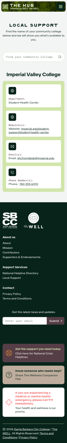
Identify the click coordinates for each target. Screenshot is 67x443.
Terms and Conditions (17, 298)
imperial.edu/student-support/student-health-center (29, 130)
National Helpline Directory (20, 273)
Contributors (11, 252)
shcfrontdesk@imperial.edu (35, 158)
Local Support (12, 278)
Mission (8, 248)
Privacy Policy (12, 294)
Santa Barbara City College (32, 429)
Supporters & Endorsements (21, 257)
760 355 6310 (29, 184)
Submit (54, 321)
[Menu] (60, 6)
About (7, 243)
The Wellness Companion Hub (21, 6)
